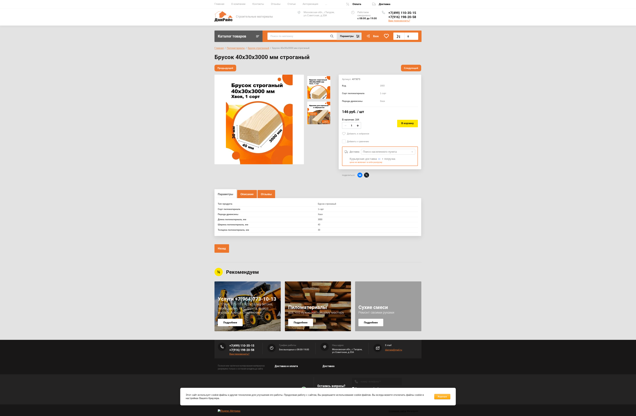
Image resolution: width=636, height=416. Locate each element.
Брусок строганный (258, 48)
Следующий (411, 68)
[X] (366, 175)
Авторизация (310, 3)
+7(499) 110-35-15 (402, 13)
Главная (219, 3)
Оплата (356, 4)
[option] (259, 119)
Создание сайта (397, 411)
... (326, 3)
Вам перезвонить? (399, 20)
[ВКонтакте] (359, 175)
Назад (222, 248)
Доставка (384, 4)
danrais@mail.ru (393, 349)
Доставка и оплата (286, 366)
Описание (247, 194)
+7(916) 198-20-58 (402, 17)
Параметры (225, 194)
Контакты (258, 3)
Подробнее (230, 322)
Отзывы (276, 3)
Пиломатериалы (236, 48)
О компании (238, 3)
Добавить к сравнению (358, 141)
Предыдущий (225, 68)
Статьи (292, 3)
